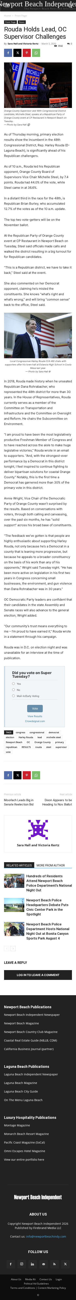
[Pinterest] (27, 53)
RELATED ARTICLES (19, 865)
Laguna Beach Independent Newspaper (31, 1074)
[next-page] (13, 948)
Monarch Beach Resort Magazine (26, 1134)
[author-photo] (38, 839)
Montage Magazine (17, 1125)
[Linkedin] (33, 1264)
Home (7, 15)
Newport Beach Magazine (21, 1023)
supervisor (61, 747)
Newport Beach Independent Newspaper (32, 1015)
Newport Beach (14, 742)
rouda (38, 747)
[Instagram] (22, 1264)
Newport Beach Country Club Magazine (31, 1032)
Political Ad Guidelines (36, 1283)
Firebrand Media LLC (47, 1228)
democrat (54, 732)
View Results (35, 716)
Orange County (42, 742)
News (22, 22)
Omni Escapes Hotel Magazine (24, 1151)
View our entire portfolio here (24, 1159)
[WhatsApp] (36, 53)
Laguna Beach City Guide (21, 1091)
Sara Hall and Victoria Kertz (23, 43)
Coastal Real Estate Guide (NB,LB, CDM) (30, 1040)
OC (28, 742)
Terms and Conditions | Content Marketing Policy (38, 1288)
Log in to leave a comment (38, 975)
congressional (37, 732)
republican (11, 747)
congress (20, 732)
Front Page (21, 15)
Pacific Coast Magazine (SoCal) (24, 1142)
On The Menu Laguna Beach (23, 1100)
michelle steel (53, 737)
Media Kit (30, 1279)
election (10, 737)
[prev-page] (6, 948)
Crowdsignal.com (35, 721)
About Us (16, 1279)
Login (59, 1279)
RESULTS (26, 747)
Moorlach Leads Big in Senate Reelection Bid (18, 802)
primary (59, 742)
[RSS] (54, 1264)
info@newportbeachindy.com (46, 1236)
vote (8, 751)
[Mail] (44, 1264)
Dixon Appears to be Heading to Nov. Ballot (57, 802)
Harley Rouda (26, 737)
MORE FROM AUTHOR (51, 865)
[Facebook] (8, 53)
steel (48, 747)
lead (39, 737)
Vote (35, 708)
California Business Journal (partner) (29, 1049)
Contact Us (46, 1279)
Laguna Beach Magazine (20, 1083)
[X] (17, 53)
